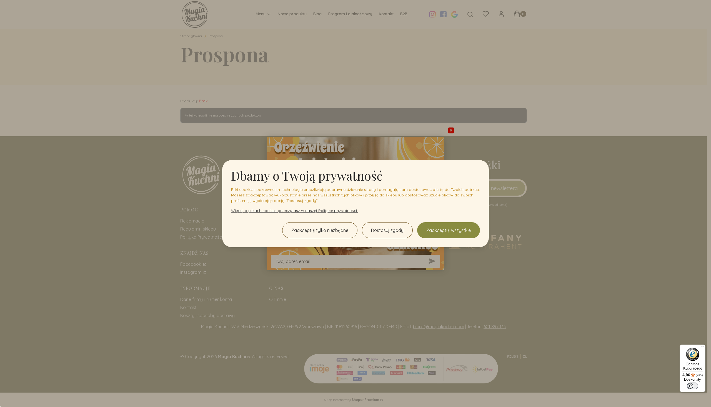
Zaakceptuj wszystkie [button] (448, 230)
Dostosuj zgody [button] (387, 230)
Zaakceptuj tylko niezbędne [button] (319, 230)
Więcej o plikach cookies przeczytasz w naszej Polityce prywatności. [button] (294, 210)
